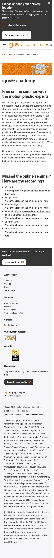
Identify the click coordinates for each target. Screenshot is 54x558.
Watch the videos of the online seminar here (26, 201)
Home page (8, 54)
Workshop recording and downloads (32, 211)
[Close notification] (49, 3)
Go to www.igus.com (15, 35)
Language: (16, 393)
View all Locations (17, 25)
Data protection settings (35, 415)
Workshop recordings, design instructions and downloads (27, 192)
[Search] (34, 45)
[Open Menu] (4, 45)
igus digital (20, 54)
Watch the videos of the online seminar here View (26, 234)
